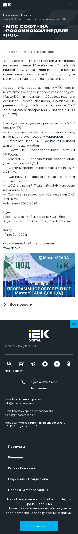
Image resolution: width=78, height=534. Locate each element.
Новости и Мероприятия (28, 490)
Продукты (16, 446)
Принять (39, 526)
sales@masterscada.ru (20, 415)
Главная (8, 15)
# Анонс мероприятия (39, 51)
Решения (15, 457)
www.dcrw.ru (12, 248)
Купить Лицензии (22, 468)
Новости (25, 15)
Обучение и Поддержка (28, 479)
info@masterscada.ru (19, 403)
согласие (22, 513)
